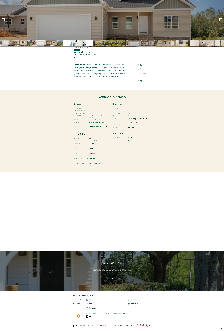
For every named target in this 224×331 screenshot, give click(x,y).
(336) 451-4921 (134, 301)
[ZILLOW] (150, 325)
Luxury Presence (101, 325)
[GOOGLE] (147, 325)
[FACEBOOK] (137, 325)
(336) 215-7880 (134, 304)
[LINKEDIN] (143, 325)
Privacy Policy (128, 325)
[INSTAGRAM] (140, 325)
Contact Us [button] (112, 278)
